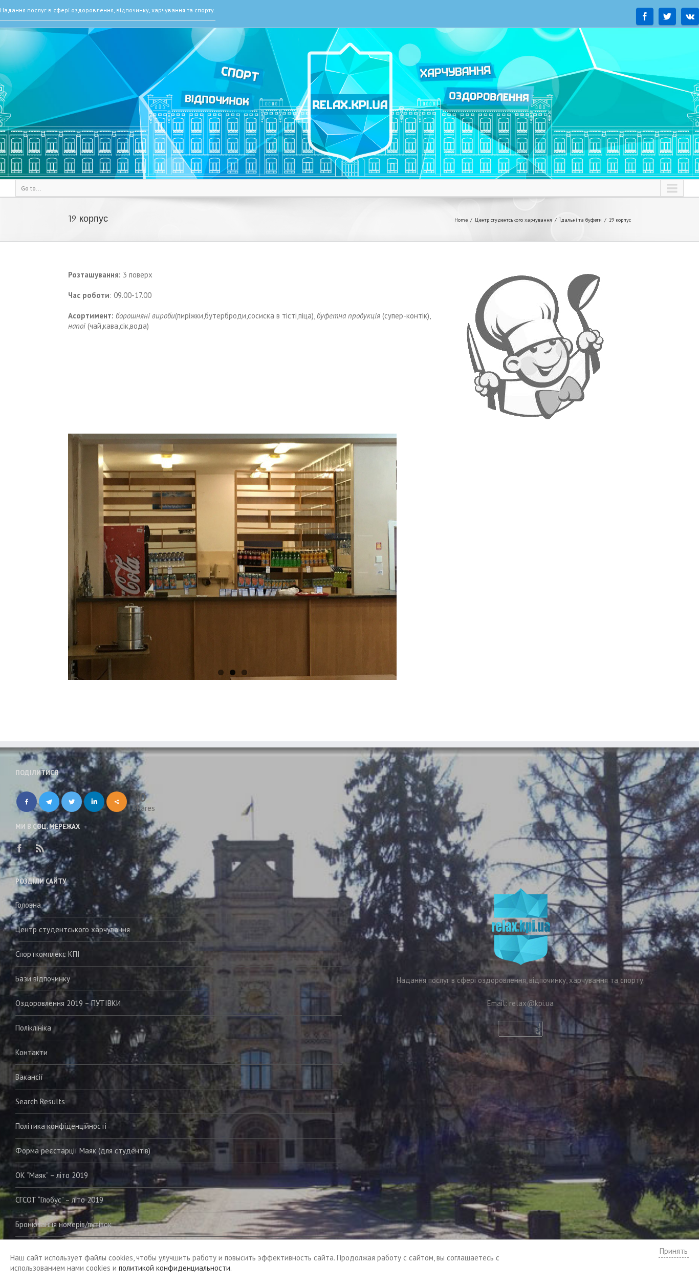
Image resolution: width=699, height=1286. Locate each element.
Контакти (31, 1052)
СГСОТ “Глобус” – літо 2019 (59, 1200)
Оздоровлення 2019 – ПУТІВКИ (68, 1003)
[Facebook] (644, 16)
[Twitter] (667, 16)
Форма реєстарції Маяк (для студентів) (82, 1150)
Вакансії (29, 1077)
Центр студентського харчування (513, 220)
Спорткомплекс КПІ (47, 954)
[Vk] (690, 16)
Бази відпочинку (42, 978)
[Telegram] (49, 801)
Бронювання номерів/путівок (63, 1224)
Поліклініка (33, 1028)
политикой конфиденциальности (174, 1268)
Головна (28, 905)
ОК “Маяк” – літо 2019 (51, 1175)
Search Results (40, 1101)
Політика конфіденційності (60, 1126)
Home (461, 220)
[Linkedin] (94, 801)
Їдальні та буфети (580, 220)
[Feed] (40, 848)
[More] (116, 801)
